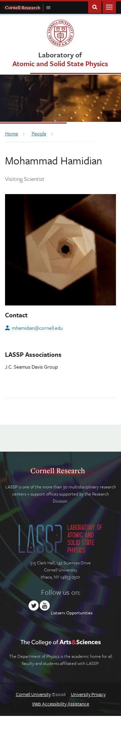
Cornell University (33, 694)
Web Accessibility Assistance (60, 703)
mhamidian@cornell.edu (37, 327)
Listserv (58, 612)
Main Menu (109, 6)
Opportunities (79, 612)
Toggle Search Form (95, 6)
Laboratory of (60, 59)
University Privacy (88, 694)
